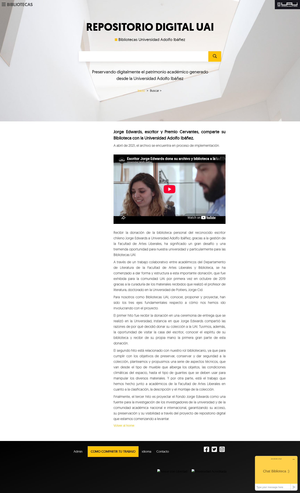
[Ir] (214, 56)
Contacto (162, 451)
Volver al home (124, 425)
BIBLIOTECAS (20, 4)
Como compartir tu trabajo (113, 451)
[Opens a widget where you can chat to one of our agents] (276, 473)
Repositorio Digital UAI (150, 27)
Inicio (141, 91)
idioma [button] (146, 451)
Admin (78, 451)
